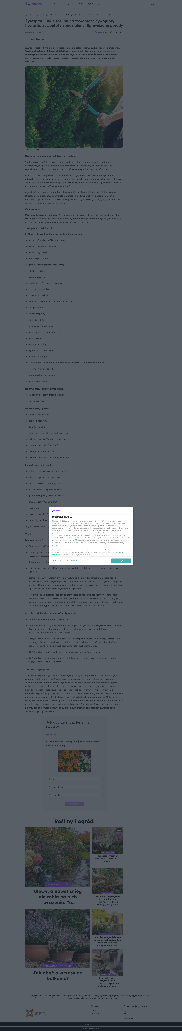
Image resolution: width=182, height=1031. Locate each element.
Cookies (65, 554)
